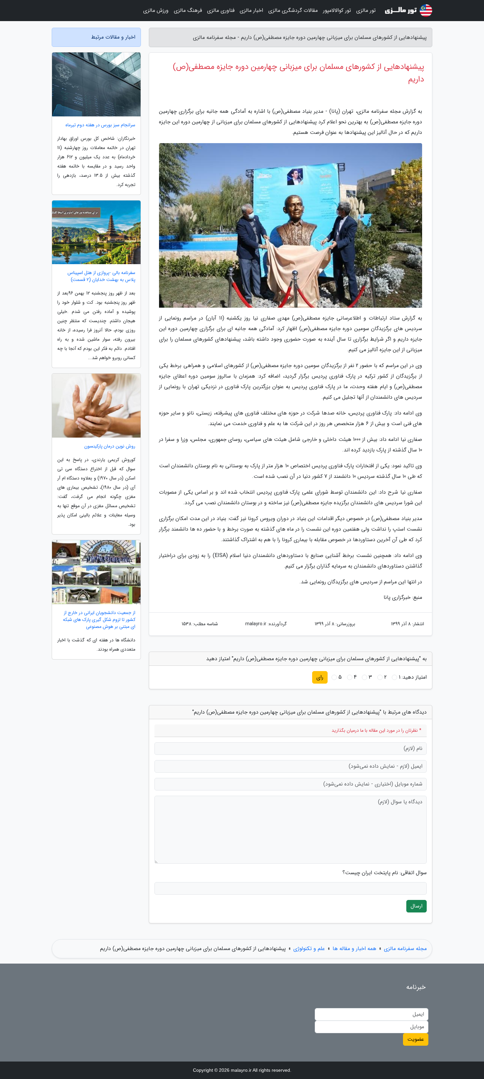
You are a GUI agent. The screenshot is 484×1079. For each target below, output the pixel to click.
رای (319, 677)
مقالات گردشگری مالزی (293, 10)
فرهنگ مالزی (188, 10)
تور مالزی (366, 10)
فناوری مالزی (220, 10)
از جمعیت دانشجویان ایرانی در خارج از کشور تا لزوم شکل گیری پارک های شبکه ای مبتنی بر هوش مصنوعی (99, 619)
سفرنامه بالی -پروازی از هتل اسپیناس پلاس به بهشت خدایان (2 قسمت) (101, 276)
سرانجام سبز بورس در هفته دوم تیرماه (100, 125)
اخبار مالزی (251, 10)
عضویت (415, 1039)
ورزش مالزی (156, 10)
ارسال (416, 906)
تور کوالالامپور (337, 10)
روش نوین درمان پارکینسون (109, 446)
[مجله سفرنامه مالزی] (408, 10)
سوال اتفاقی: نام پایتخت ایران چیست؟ (384, 873)
